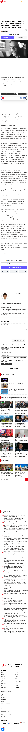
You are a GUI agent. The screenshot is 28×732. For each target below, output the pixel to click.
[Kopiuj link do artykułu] (21, 271)
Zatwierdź (6, 363)
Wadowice (17, 685)
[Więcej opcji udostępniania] (25, 271)
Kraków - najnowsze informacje (14, 397)
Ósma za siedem (5, 705)
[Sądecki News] (10, 723)
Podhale (16, 678)
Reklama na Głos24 (5, 713)
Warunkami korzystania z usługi (15, 357)
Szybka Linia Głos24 (5, 703)
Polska (2, 701)
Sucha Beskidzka (18, 681)
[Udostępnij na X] (16, 271)
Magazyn (3, 695)
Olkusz (16, 674)
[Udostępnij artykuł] (26, 30)
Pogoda (3, 694)
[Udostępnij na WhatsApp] (12, 271)
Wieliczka (17, 687)
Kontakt (3, 716)
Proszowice (17, 680)
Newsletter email (5, 711)
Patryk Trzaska (5, 31)
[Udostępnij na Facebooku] (3, 271)
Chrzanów (3, 678)
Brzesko (3, 676)
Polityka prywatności (6, 714)
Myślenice (3, 687)
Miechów (3, 685)
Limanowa (3, 683)
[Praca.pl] (4, 723)
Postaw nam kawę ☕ (7, 37)
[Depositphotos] (16, 723)
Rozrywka (5, 461)
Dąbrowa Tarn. (4, 680)
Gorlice (3, 681)
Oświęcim (17, 676)
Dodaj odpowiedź (17, 340)
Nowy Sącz (17, 672)
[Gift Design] (23, 723)
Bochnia (3, 674)
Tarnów (16, 683)
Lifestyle (3, 697)
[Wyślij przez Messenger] (7, 271)
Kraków (3, 672)
